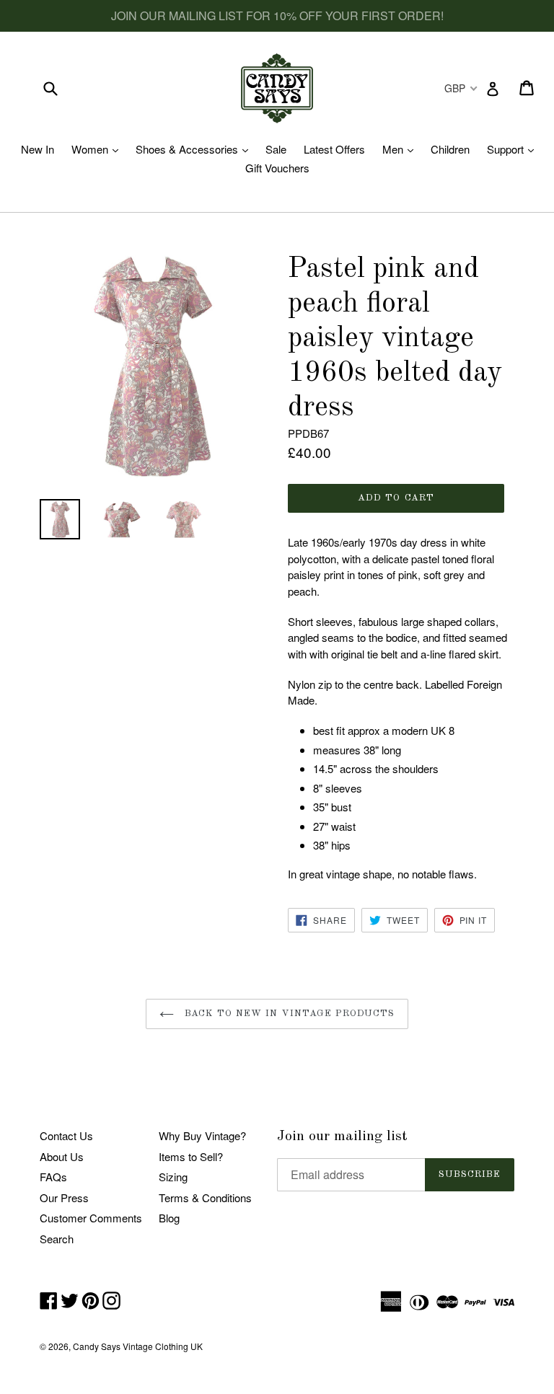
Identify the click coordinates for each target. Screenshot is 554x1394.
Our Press (64, 1197)
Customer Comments (91, 1217)
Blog (169, 1217)
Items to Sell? (191, 1156)
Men (401, 148)
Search (57, 1238)
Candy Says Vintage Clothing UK (138, 1346)
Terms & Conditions (205, 1197)
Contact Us (66, 1135)
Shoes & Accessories (195, 148)
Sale (275, 148)
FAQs (53, 1176)
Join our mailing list (342, 1136)
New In (37, 148)
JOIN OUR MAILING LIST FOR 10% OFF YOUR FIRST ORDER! (277, 15)
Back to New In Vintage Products (288, 1013)
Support (514, 148)
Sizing (173, 1176)
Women (98, 148)
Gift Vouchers (277, 167)
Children (450, 148)
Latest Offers (334, 148)
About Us (62, 1156)
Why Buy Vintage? (202, 1135)
